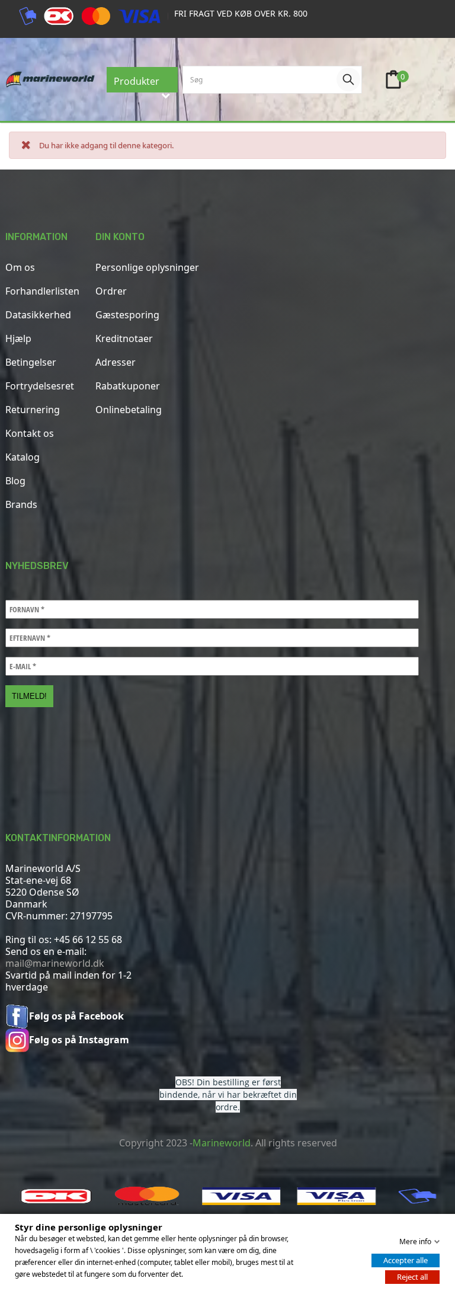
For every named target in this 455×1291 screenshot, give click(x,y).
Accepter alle (405, 1260)
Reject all (412, 1276)
